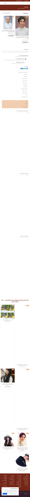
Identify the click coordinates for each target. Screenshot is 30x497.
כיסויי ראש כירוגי (12, 484)
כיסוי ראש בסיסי (19, 483)
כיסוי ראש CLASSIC (24, 96)
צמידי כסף (26, 485)
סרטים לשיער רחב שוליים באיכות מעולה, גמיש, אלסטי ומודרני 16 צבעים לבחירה (22, 469)
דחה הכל (9, 493)
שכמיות (27, 475)
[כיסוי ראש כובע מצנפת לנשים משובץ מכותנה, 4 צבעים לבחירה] (8, 312)
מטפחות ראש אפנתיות (24, 88)
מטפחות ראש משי (4, 480)
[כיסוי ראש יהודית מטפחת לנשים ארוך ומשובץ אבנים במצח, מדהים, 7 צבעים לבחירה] (8, 376)
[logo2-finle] (28, 3)
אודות (26, 101)
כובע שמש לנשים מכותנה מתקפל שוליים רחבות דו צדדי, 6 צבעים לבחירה (7, 448)
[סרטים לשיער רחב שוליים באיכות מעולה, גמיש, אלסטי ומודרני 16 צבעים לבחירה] (22, 460)
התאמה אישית (14, 493)
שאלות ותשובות (25, 107)
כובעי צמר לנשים (25, 82)
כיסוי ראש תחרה (12, 483)
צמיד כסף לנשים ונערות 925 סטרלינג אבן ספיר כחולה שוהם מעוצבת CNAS (22, 365)
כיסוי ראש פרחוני (25, 80)
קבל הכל (5, 493)
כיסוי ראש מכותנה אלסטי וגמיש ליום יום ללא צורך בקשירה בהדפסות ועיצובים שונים (22, 429)
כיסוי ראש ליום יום (24, 78)
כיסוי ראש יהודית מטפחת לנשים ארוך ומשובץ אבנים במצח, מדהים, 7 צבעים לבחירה (7, 384)
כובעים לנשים (25, 86)
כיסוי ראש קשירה (11, 481)
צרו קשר (26, 103)
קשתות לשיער (25, 76)
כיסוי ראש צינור (25, 84)
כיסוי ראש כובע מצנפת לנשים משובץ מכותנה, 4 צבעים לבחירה (8, 320)
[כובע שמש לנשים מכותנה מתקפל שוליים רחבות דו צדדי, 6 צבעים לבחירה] (8, 439)
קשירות (26, 105)
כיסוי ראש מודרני (18, 477)
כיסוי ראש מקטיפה (24, 92)
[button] (5, 3)
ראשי (27, 8)
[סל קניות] (1, 3)
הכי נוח (26, 94)
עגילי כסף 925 (26, 483)
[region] (10, 491)
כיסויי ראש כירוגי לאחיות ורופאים (23, 72)
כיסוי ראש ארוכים (25, 90)
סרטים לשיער (25, 74)
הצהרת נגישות (5, 485)
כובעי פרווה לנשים (25, 478)
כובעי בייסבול (26, 476)
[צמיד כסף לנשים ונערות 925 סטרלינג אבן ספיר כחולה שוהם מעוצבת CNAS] (22, 334)
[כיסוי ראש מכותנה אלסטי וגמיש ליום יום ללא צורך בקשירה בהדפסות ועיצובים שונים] (22, 398)
